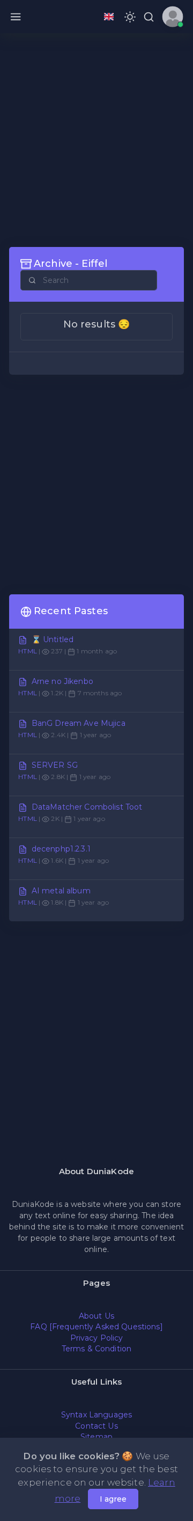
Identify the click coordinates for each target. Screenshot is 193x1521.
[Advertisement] (96, 139)
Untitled (58, 639)
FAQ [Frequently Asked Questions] (96, 1326)
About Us (96, 1316)
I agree (113, 1499)
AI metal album (61, 891)
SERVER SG (55, 765)
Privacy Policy (96, 1338)
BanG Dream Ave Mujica (78, 723)
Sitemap (96, 1437)
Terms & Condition (96, 1348)
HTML (27, 651)
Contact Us (96, 1426)
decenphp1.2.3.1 (61, 849)
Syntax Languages (96, 1415)
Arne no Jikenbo (62, 681)
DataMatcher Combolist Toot (87, 807)
